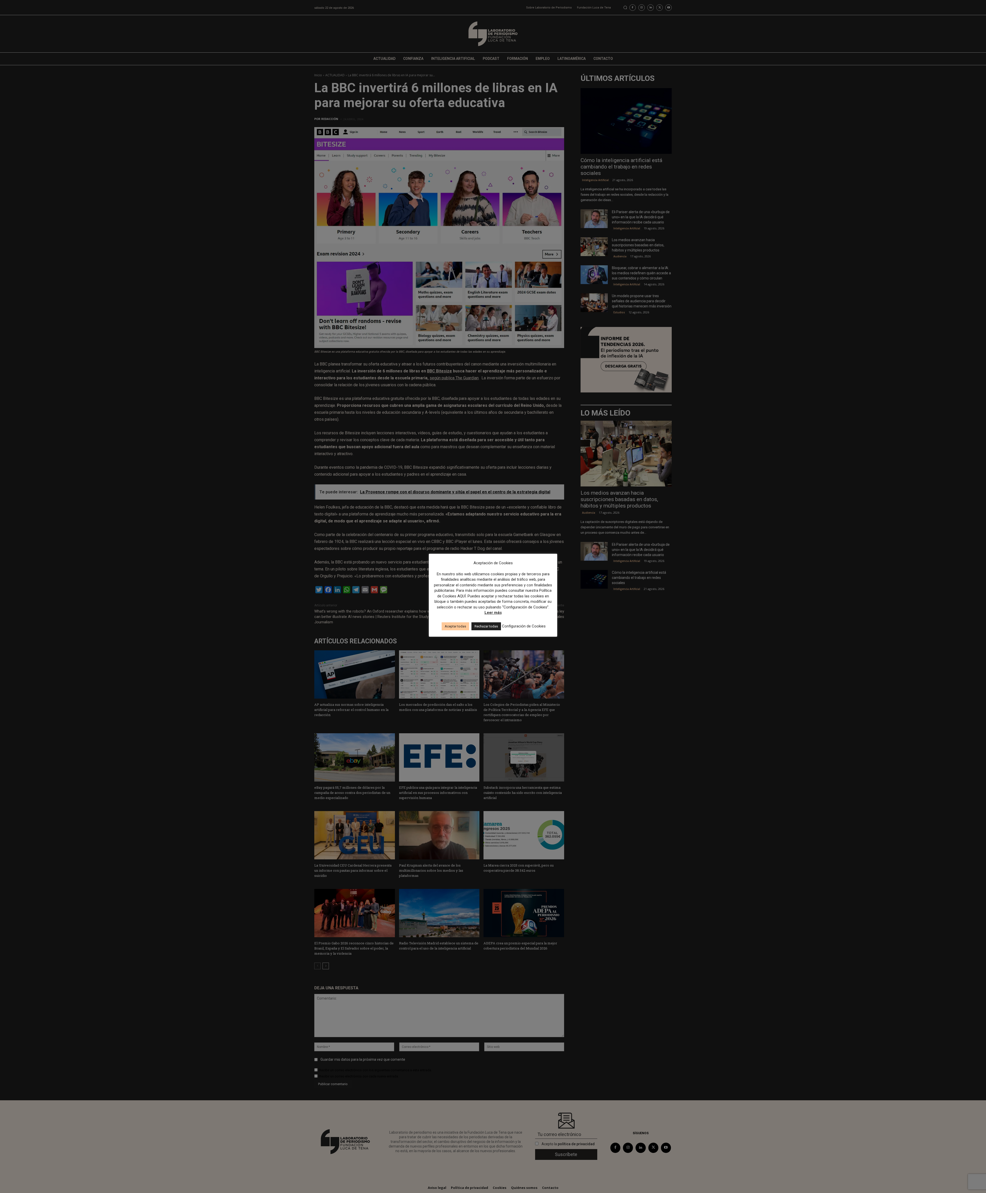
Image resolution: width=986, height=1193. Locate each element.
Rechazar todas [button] (486, 626)
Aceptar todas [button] (455, 626)
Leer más (493, 612)
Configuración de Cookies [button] (524, 626)
